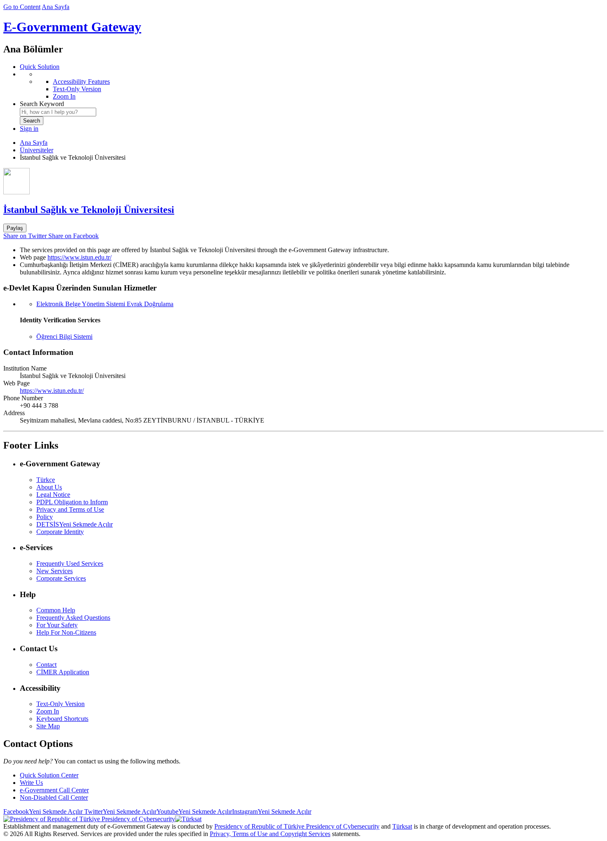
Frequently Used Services (69, 563)
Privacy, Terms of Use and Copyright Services (270, 833)
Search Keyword (42, 103)
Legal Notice (53, 494)
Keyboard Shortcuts (62, 718)
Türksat (402, 826)
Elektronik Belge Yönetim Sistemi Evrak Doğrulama (104, 303)
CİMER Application (62, 672)
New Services (54, 570)
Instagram (271, 811)
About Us (49, 487)
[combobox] (58, 112)
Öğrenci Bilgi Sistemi (64, 336)
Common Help (55, 610)
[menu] (312, 85)
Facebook (43, 811)
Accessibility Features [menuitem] (81, 81)
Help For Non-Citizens (66, 632)
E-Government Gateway (72, 26)
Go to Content (21, 6)
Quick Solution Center (49, 775)
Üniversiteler (36, 150)
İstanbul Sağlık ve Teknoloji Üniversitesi (88, 209)
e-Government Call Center (54, 790)
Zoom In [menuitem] (64, 96)
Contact (46, 664)
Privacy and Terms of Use (70, 509)
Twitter (119, 811)
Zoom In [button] (47, 711)
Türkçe (45, 479)
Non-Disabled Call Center (54, 797)
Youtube (194, 811)
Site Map (48, 726)
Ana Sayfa (55, 6)
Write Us (31, 782)
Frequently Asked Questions (73, 617)
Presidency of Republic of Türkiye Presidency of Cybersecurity (296, 826)
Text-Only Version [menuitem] (77, 88)
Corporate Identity (60, 531)
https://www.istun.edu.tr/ (79, 257)
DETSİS (74, 524)
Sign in (29, 128)
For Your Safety (57, 624)
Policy (44, 516)
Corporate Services (61, 578)
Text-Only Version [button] (60, 703)
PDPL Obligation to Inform (72, 502)
